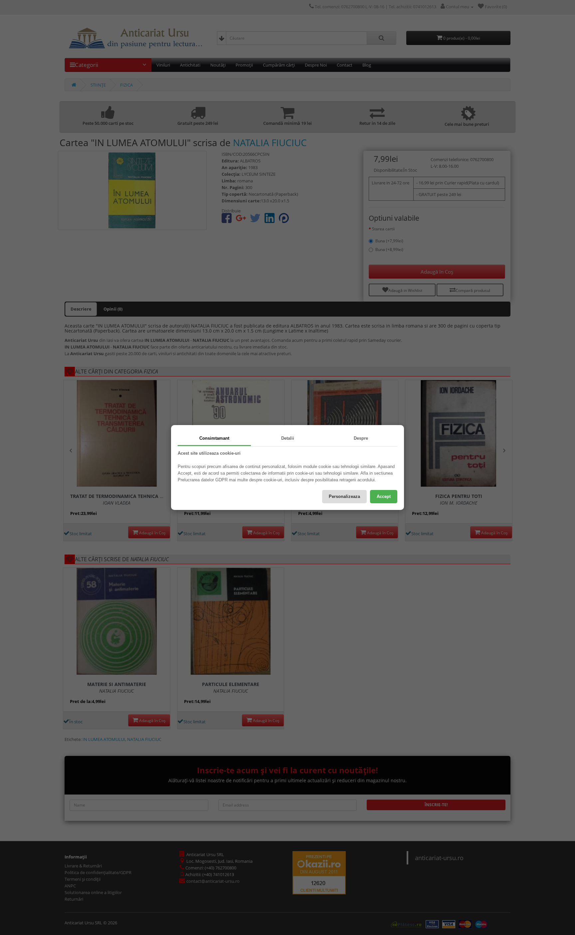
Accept (384, 496)
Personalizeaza (344, 496)
